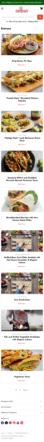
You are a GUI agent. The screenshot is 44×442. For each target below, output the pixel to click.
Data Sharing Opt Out (21, 433)
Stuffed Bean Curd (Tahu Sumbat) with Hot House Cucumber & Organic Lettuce (22, 260)
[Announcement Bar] (22, 2)
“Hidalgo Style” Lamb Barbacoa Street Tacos (22, 139)
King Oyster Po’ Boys (22, 60)
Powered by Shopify (7, 438)
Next (25, 390)
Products (10, 433)
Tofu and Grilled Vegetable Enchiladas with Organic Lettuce (22, 338)
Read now (21, 65)
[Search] (40, 17)
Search (3, 433)
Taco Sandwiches (22, 299)
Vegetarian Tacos (22, 376)
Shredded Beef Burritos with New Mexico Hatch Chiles (22, 219)
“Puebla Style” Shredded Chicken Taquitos (22, 99)
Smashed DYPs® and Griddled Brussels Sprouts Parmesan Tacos (22, 179)
